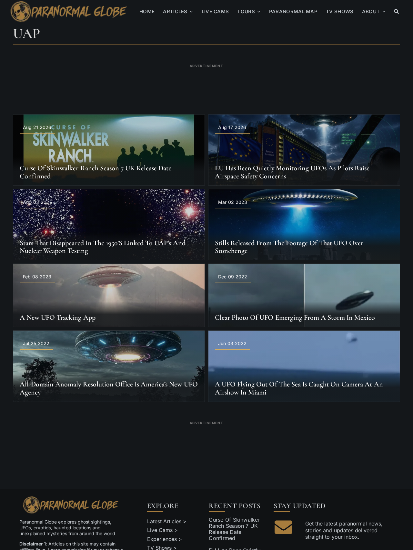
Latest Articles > (167, 521)
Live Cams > (162, 530)
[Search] (396, 11)
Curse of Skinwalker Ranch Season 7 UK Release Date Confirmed (234, 529)
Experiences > (164, 539)
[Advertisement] (206, 85)
